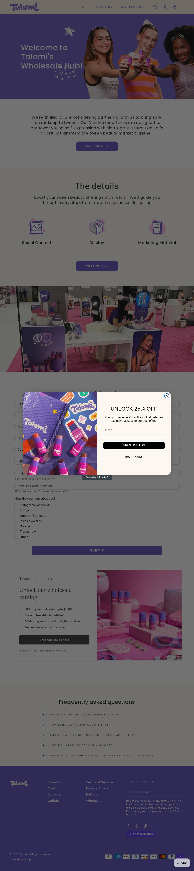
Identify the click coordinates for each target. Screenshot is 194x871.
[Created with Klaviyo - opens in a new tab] (97, 477)
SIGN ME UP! (134, 445)
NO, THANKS (134, 457)
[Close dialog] (166, 395)
